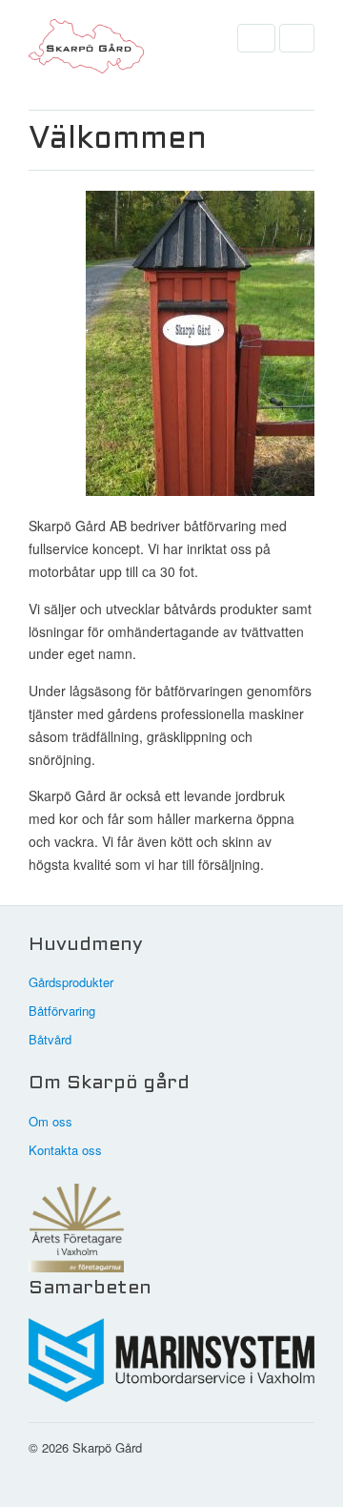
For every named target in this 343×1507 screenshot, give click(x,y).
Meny (256, 38)
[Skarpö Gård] (124, 51)
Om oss (50, 1121)
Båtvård (50, 1039)
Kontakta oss (65, 1150)
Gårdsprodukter (71, 982)
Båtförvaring (62, 1010)
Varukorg (296, 38)
